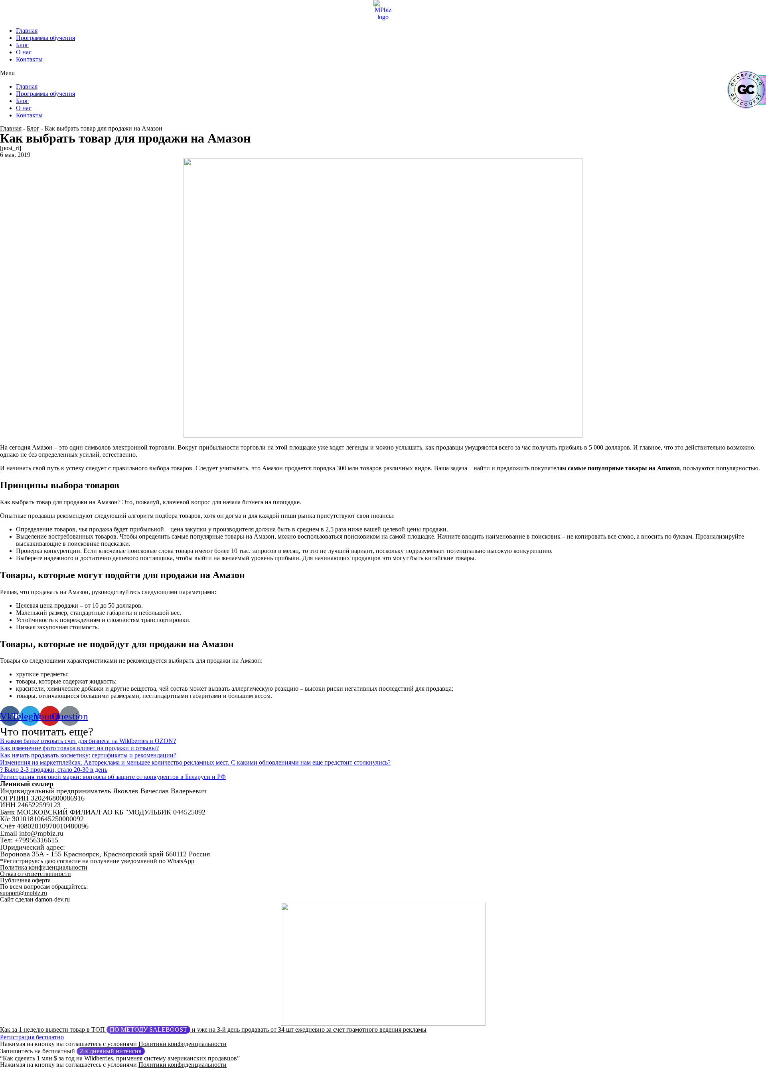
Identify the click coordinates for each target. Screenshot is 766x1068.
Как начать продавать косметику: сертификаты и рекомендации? (88, 755)
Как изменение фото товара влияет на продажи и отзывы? (79, 748)
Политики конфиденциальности (182, 1043)
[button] (383, 73)
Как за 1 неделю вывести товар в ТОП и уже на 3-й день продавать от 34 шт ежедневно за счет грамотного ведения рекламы (213, 1029)
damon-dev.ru (52, 899)
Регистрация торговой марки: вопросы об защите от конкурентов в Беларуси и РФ (113, 776)
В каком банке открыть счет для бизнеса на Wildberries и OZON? (88, 740)
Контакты (29, 59)
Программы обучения (45, 37)
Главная (27, 30)
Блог (22, 45)
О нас (24, 52)
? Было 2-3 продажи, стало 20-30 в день (53, 769)
